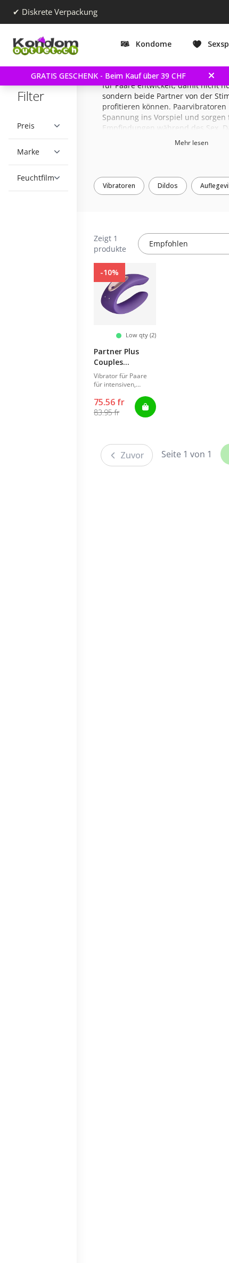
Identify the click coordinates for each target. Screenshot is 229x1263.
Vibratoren (127, 185)
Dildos (176, 185)
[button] (38, 125)
